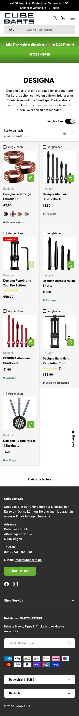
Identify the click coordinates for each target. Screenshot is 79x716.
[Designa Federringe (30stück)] (19, 167)
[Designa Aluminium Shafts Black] (59, 167)
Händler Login (20, 571)
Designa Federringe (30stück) (17, 196)
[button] (63, 18)
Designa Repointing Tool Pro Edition (17, 282)
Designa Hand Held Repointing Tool (56, 360)
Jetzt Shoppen (39, 54)
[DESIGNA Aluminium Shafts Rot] (19, 331)
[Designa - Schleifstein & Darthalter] (19, 413)
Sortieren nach (13, 130)
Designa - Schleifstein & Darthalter (19, 443)
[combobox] (39, 29)
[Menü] (72, 18)
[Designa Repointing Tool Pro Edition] (19, 253)
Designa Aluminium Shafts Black (56, 196)
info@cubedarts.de (28, 559)
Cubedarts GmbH (21, 706)
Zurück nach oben (39, 479)
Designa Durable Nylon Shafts (59, 283)
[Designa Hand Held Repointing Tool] (59, 331)
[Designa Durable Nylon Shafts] (59, 253)
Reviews (73, 441)
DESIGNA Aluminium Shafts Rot (17, 360)
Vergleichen (55, 121)
